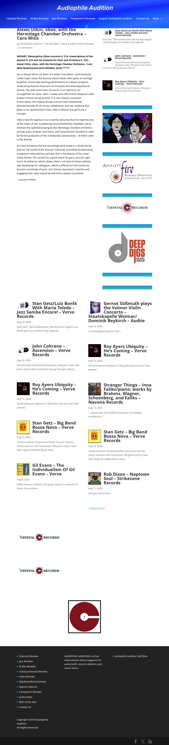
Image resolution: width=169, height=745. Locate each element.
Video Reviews (27, 676)
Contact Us (142, 18)
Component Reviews (82, 18)
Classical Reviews (16, 18)
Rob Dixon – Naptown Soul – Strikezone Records (126, 478)
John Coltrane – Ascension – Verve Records (131, 57)
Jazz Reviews (59, 18)
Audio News (25, 697)
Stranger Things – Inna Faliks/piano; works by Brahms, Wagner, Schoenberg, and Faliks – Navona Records (120, 393)
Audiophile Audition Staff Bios (131, 656)
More (156, 18)
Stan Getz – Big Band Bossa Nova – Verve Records (54, 427)
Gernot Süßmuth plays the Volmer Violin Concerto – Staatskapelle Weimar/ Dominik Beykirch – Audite (120, 311)
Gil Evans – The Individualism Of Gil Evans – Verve (53, 469)
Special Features (28, 686)
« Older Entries (96, 508)
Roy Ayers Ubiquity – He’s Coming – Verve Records (129, 82)
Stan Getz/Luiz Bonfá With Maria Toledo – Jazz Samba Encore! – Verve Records (133, 33)
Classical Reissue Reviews (33, 671)
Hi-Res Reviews (39, 18)
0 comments (25, 47)
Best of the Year (28, 702)
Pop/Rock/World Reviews (32, 681)
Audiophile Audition (31, 43)
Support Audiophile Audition (116, 18)
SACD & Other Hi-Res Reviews (77, 43)
